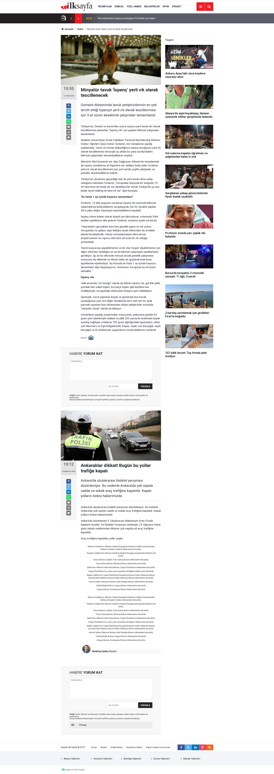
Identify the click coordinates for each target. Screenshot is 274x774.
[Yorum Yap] (68, 137)
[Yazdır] (68, 132)
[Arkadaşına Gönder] (68, 127)
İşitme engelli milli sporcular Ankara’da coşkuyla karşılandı (126, 18)
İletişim (103, 747)
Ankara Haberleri (72, 758)
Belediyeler (152, 6)
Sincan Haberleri (161, 758)
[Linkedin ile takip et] (195, 747)
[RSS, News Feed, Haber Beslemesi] (209, 747)
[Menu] (200, 6)
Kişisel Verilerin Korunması (158, 747)
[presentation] (71, 18)
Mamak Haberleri (191, 758)
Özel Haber (134, 6)
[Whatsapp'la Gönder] (68, 121)
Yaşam (80, 29)
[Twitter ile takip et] (188, 747)
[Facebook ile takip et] (181, 747)
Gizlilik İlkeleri (117, 747)
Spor (166, 6)
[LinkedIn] (68, 116)
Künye (94, 747)
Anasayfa (68, 29)
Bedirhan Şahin (100, 651)
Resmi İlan (105, 6)
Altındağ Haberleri (132, 758)
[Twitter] (68, 111)
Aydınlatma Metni (134, 747)
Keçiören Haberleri (103, 758)
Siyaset (177, 6)
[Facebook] (68, 105)
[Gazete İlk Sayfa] (76, 6)
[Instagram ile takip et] (202, 747)
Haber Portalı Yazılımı (75, 770)
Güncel (119, 6)
